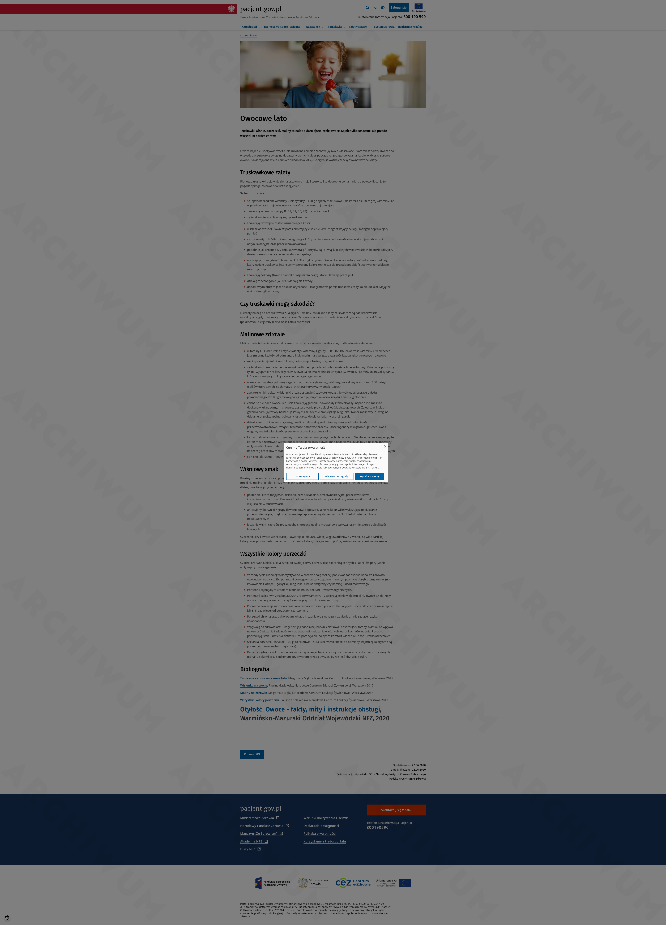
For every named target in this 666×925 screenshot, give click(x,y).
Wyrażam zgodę (369, 476)
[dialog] (336, 462)
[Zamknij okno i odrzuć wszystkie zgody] (385, 445)
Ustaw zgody (302, 476)
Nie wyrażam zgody (336, 476)
